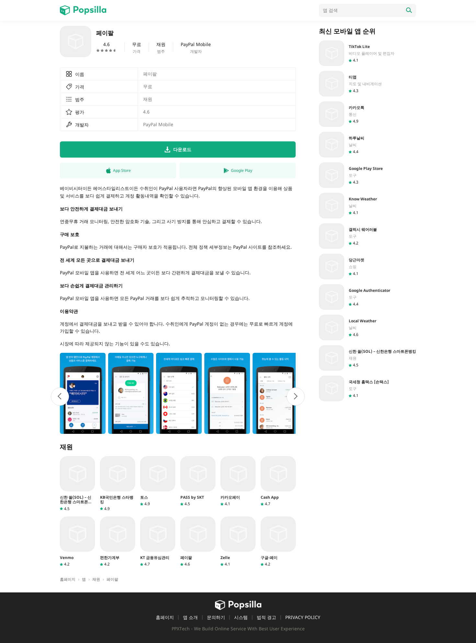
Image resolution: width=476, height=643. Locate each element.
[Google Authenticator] (367, 297)
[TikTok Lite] (367, 53)
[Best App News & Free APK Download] (83, 10)
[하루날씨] (367, 144)
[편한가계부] (117, 542)
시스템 (241, 617)
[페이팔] (197, 542)
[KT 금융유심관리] (157, 542)
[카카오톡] (367, 114)
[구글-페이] (278, 542)
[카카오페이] (238, 481)
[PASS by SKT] (197, 481)
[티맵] (367, 83)
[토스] (157, 481)
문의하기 (216, 617)
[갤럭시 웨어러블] (367, 236)
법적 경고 (266, 617)
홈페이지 (165, 617)
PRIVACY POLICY (302, 617)
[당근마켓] (367, 266)
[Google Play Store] (367, 175)
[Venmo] (77, 542)
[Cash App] (278, 481)
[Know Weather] (367, 205)
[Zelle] (238, 542)
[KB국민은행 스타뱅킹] (117, 483)
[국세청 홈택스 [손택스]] (367, 388)
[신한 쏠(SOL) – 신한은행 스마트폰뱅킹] (77, 483)
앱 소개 (190, 617)
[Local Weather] (367, 327)
